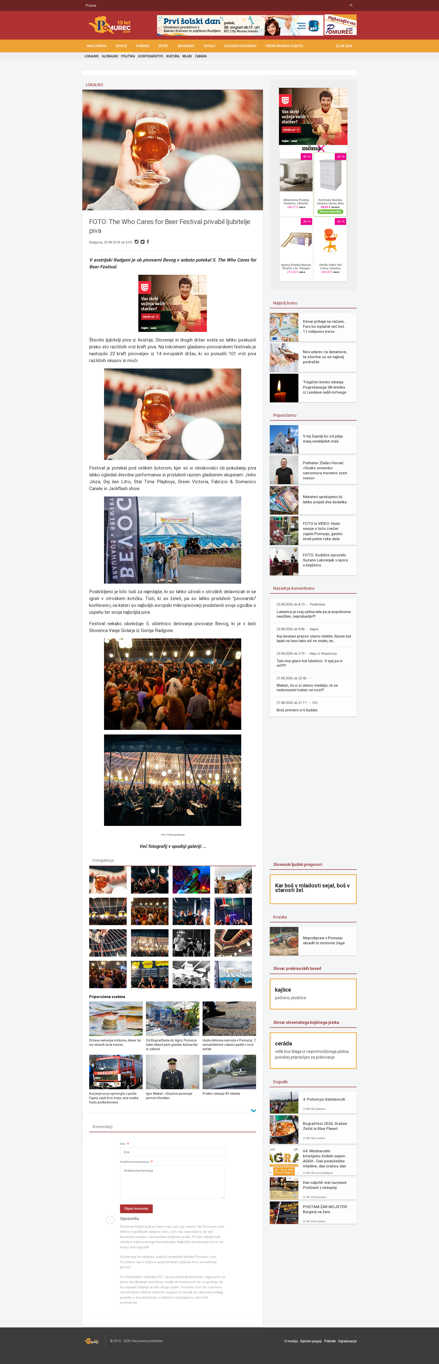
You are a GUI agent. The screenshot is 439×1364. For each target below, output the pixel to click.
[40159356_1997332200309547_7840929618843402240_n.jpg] (193, 945)
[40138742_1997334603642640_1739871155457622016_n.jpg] (193, 913)
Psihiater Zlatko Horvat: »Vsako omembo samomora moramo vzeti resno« (325, 470)
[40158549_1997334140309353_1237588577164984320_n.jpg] (152, 945)
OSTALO (209, 46)
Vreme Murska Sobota (284, 46)
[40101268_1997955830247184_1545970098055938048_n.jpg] (193, 882)
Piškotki (330, 1341)
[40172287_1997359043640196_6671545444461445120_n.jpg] (235, 945)
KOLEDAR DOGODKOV (241, 46)
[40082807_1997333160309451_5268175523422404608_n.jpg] (152, 882)
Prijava (91, 5)
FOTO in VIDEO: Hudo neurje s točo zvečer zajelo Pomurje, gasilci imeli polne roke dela (322, 531)
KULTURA (172, 56)
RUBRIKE (142, 46)
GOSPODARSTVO (150, 56)
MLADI (187, 56)
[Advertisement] (313, 789)
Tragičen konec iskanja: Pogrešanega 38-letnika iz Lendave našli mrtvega (324, 387)
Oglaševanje (347, 1341)
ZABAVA (201, 56)
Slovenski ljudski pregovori (297, 864)
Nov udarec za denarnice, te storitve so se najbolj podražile (325, 357)
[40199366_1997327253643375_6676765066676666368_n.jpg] (193, 976)
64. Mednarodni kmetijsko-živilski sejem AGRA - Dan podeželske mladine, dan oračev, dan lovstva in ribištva (324, 1159)
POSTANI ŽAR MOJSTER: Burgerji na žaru (325, 1209)
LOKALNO (92, 56)
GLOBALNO (110, 56)
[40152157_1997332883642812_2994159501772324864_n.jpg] (110, 945)
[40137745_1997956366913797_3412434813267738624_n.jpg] (152, 913)
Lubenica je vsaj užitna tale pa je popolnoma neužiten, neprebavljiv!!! (314, 614)
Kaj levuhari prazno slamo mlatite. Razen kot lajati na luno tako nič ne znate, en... (314, 638)
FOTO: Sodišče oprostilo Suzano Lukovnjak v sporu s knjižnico (325, 560)
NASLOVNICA (97, 46)
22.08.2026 (344, 46)
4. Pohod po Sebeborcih (324, 1099)
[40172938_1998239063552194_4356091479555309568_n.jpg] (110, 976)
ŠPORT (163, 46)
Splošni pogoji (311, 1341)
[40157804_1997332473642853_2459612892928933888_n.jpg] (110, 882)
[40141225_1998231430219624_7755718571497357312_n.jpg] (235, 913)
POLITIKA (128, 56)
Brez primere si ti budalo (297, 710)
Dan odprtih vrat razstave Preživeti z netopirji (325, 1185)
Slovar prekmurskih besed (297, 968)
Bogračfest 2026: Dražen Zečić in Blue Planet (325, 1126)
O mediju (291, 1341)
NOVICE (121, 46)
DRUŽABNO (186, 46)
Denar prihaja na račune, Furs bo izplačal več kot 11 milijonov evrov (324, 326)
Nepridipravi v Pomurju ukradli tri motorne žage (324, 940)
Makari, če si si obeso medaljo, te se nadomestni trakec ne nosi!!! (307, 687)
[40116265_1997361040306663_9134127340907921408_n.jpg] (235, 882)
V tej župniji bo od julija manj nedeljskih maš (323, 438)
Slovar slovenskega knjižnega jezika (306, 1022)
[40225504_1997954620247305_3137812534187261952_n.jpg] (235, 976)
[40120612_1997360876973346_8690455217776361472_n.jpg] (110, 913)
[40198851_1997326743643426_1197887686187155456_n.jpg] (152, 976)
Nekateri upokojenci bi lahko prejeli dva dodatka (325, 499)
